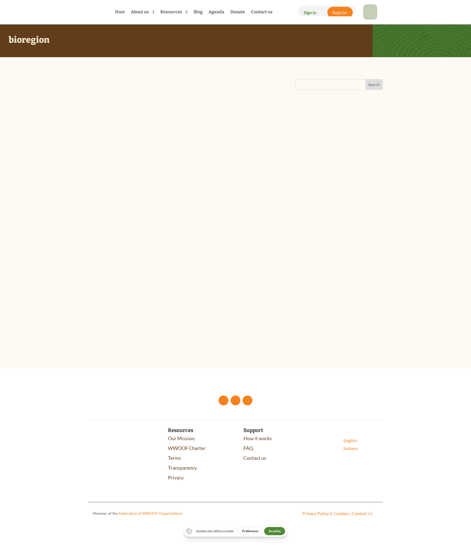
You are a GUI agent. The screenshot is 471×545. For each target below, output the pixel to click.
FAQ (248, 448)
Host (120, 12)
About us (140, 12)
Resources (171, 12)
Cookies (341, 513)
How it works (257, 438)
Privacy (176, 477)
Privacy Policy (316, 513)
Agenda (216, 12)
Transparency (182, 468)
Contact (359, 513)
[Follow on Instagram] (247, 400)
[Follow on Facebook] (223, 400)
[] (370, 17)
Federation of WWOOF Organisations (151, 513)
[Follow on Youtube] (235, 400)
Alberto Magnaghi (114, 280)
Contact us (262, 12)
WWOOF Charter (187, 448)
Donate (237, 12)
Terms (174, 458)
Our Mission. (181, 438)
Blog (198, 12)
